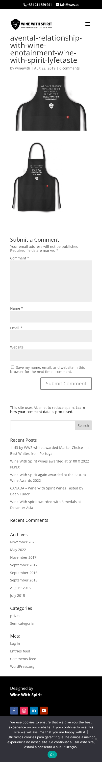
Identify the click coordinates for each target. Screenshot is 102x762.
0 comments (69, 68)
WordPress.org (22, 666)
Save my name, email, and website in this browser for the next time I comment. (47, 369)
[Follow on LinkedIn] (34, 711)
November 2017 (23, 557)
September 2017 (23, 565)
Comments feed (23, 658)
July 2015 (17, 595)
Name (16, 308)
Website (17, 347)
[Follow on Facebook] (14, 711)
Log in (15, 643)
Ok (52, 755)
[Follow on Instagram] (24, 711)
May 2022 (18, 549)
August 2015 (20, 587)
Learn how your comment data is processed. (47, 409)
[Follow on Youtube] (44, 711)
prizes (15, 615)
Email (16, 327)
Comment (19, 258)
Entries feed (20, 651)
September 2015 (23, 580)
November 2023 (23, 542)
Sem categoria (22, 623)
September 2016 (23, 572)
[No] (95, 739)
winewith (22, 68)
